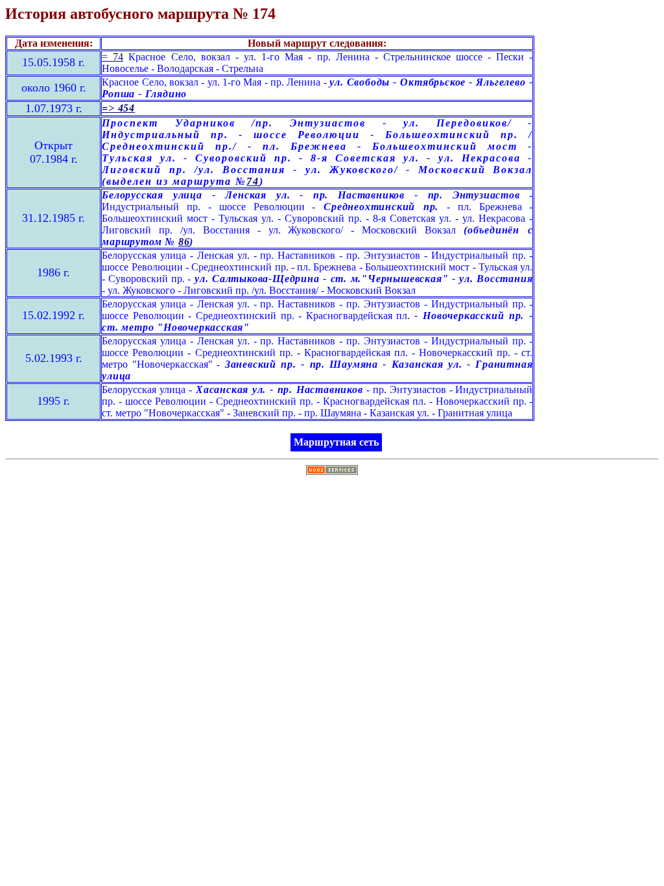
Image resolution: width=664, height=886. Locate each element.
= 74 (112, 56)
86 (184, 241)
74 (252, 181)
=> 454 (118, 108)
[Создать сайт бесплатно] (332, 471)
